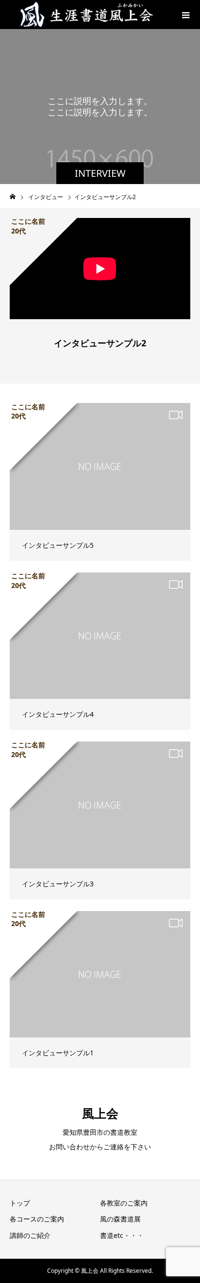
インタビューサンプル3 (58, 883)
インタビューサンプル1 (58, 1052)
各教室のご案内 (124, 1202)
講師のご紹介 (30, 1235)
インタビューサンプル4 (58, 714)
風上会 (100, 1113)
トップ (20, 1202)
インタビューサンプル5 (58, 545)
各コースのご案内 (37, 1218)
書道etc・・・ (122, 1235)
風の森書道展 (120, 1218)
